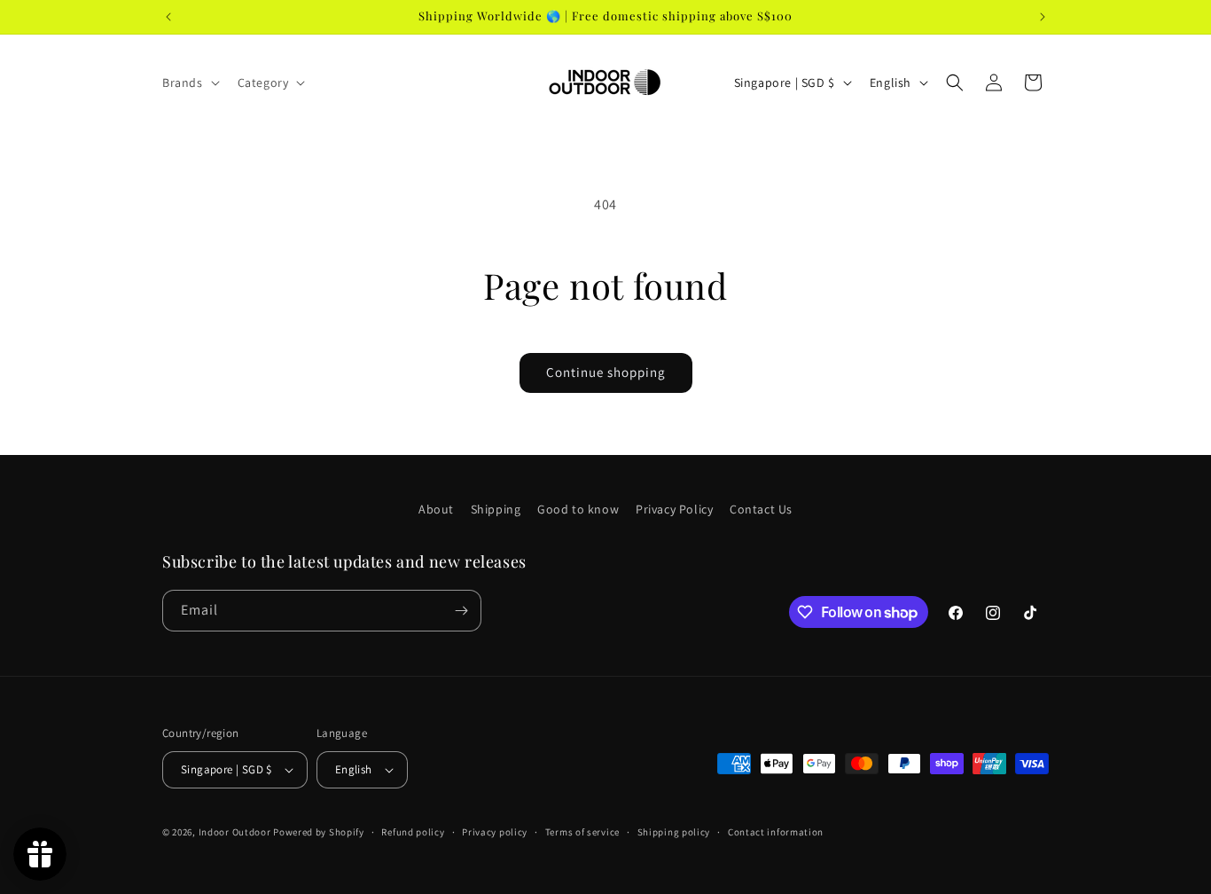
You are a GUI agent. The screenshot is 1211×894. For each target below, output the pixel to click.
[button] (189, 82)
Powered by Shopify (318, 832)
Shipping (496, 509)
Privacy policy (494, 832)
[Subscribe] (460, 610)
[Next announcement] (1042, 17)
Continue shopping (606, 372)
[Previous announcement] (168, 17)
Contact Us (761, 509)
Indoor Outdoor (236, 832)
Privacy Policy (674, 509)
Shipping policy (674, 832)
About (436, 509)
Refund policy (412, 832)
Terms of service (582, 832)
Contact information (776, 832)
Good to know (578, 509)
